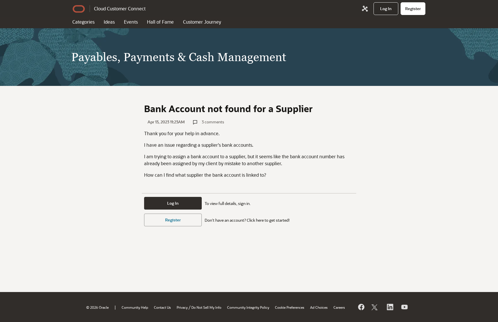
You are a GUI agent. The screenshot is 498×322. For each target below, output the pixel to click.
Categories (83, 22)
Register (173, 220)
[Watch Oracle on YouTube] (404, 307)
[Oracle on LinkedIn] (389, 307)
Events (131, 22)
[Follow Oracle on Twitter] (375, 307)
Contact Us (162, 307)
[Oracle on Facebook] (361, 307)
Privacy (182, 307)
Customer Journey (202, 22)
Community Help (135, 307)
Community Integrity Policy (248, 307)
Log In (173, 203)
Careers (339, 307)
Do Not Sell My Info (206, 307)
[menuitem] (385, 8)
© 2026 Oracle (97, 307)
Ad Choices (319, 307)
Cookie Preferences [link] (289, 307)
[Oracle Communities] (364, 8)
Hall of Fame (160, 22)
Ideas (109, 22)
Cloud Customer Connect (120, 8)
